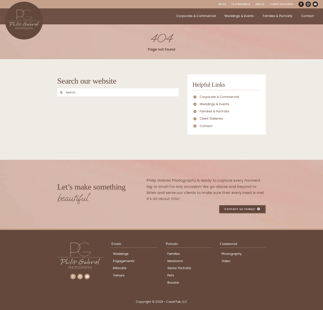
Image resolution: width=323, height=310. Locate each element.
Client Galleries (211, 118)
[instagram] (308, 4)
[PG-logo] (80, 244)
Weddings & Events (214, 104)
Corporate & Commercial (219, 97)
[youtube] (315, 4)
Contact (206, 126)
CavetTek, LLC (176, 302)
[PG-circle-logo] (24, 3)
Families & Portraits (214, 111)
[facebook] (301, 4)
